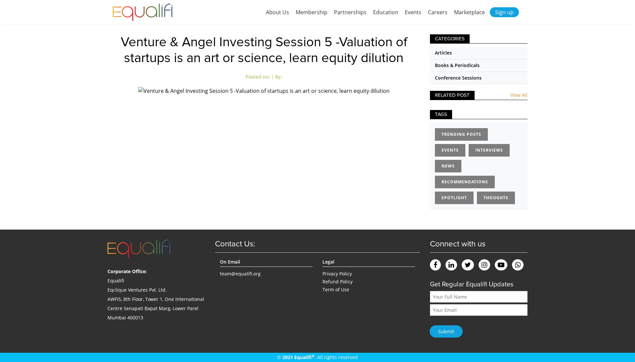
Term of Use (335, 289)
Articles (443, 53)
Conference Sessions (458, 78)
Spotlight (454, 197)
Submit (446, 331)
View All (519, 95)
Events (413, 12)
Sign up (504, 12)
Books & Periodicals (457, 65)
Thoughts (496, 197)
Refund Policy (337, 281)
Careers (437, 12)
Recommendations (465, 182)
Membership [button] (311, 12)
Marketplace (469, 12)
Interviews (489, 150)
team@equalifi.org (240, 274)
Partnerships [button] (350, 12)
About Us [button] (277, 12)
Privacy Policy (337, 274)
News (448, 166)
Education (385, 12)
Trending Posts (461, 134)
